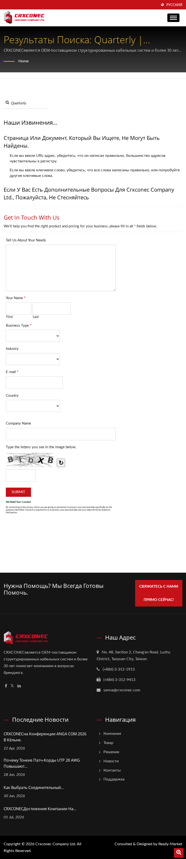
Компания (112, 734)
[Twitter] (12, 686)
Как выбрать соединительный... (34, 787)
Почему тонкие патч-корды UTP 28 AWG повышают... (42, 763)
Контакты (112, 770)
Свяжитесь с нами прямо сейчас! (158, 593)
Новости (111, 761)
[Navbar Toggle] (173, 18)
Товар (108, 743)
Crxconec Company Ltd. (55, 844)
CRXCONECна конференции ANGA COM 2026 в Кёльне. (45, 737)
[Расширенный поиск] (179, 853)
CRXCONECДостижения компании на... (40, 808)
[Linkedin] (19, 686)
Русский (174, 5)
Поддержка (113, 779)
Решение (111, 752)
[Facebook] (6, 686)
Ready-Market (170, 844)
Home (23, 61)
